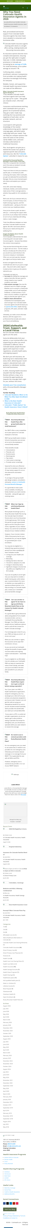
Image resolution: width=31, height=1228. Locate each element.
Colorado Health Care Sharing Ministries (15, 942)
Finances (5, 956)
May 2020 (6, 1088)
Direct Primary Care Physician (12, 953)
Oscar (6, 1161)
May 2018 (6, 1127)
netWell (6, 1178)
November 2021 (8, 1080)
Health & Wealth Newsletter (12, 1192)
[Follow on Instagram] (17, 1203)
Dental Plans (7, 1190)
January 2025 (7, 1058)
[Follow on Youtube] (14, 1203)
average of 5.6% (20, 64)
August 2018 (7, 1121)
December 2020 (7, 1083)
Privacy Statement (13, 1216)
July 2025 (5, 1042)
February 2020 (7, 1097)
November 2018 (8, 1116)
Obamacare (6, 991)
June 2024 (6, 1075)
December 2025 (7, 1028)
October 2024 (7, 1066)
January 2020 (7, 1099)
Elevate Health (8, 1159)
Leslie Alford (9, 22)
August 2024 (7, 1069)
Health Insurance (18, 24)
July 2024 (5, 1072)
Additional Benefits (9, 1194)
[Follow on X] (7, 1203)
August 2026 (7, 1006)
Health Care (6, 958)
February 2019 (7, 1113)
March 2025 (6, 1053)
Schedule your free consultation (14, 385)
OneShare (7, 1172)
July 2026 (5, 1009)
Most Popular (7, 989)
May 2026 (6, 1014)
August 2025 (7, 1039)
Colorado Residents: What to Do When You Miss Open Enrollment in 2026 (16, 397)
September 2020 (8, 1086)
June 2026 (6, 1011)
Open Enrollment (8, 997)
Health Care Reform (9, 964)
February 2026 (7, 1022)
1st (4, 927)
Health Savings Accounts (10, 969)
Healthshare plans (8, 978)
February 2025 (7, 1055)
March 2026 (6, 1020)
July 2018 (5, 1124)
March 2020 (6, 1094)
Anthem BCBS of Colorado (11, 1157)
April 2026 (6, 1017)
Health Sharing (7, 975)
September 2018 (8, 1119)
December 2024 (7, 1061)
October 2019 (7, 1105)
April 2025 (6, 1050)
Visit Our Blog (10, 1209)
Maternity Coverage (9, 1188)
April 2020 (6, 1091)
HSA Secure (7, 1174)
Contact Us (14, 1218)
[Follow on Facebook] (4, 1203)
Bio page (23, 794)
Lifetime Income (8, 986)
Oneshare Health (8, 994)
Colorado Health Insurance (11, 947)
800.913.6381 (10, 1)
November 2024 (8, 1064)
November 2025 (8, 1031)
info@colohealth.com (14, 1146)
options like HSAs (11, 307)
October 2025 (7, 1033)
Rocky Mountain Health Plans (12, 1000)
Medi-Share (7, 1176)
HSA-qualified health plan (10, 980)
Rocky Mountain (8, 1163)
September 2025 (8, 1036)
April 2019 (6, 1110)
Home (5, 1216)
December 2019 (7, 1102)
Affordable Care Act (9, 935)
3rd (4, 932)
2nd (4, 929)
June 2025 (6, 1044)
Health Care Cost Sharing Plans (12, 961)
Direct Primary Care (9, 950)
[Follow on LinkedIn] (10, 1203)
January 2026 (7, 1025)
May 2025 (6, 1047)
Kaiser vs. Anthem (8, 983)
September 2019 (8, 1108)
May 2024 (6, 1077)
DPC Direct (7, 1180)
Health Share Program (10, 972)
